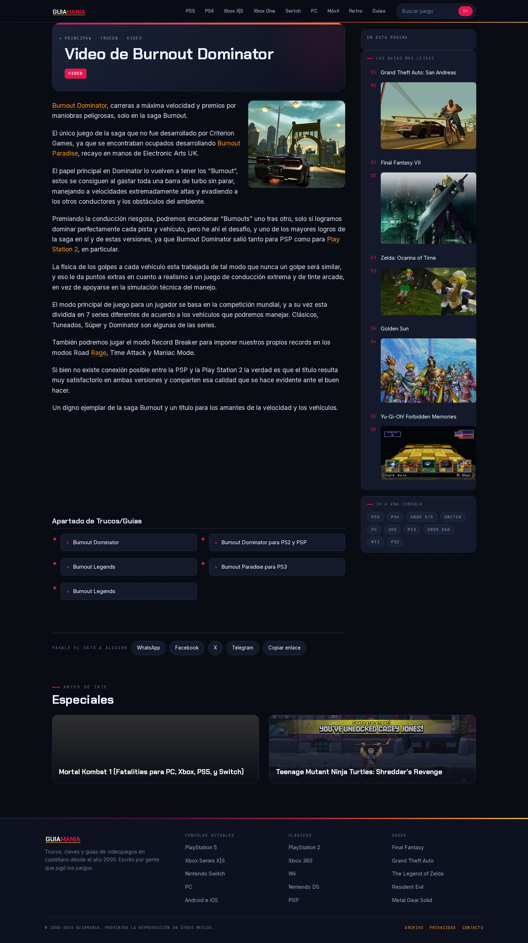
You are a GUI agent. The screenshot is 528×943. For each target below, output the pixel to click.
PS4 (209, 11)
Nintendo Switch (205, 873)
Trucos (109, 38)
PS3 (412, 529)
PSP (293, 900)
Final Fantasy (408, 847)
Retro (355, 11)
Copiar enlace (284, 648)
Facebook (187, 648)
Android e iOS (201, 900)
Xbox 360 (438, 529)
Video (134, 38)
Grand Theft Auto (413, 861)
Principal (78, 38)
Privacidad (443, 927)
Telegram (242, 648)
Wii (375, 541)
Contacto (472, 927)
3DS (392, 529)
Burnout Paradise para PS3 (254, 566)
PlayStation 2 (304, 847)
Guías (378, 11)
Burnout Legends (94, 566)
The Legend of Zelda (418, 873)
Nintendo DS (303, 887)
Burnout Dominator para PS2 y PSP (264, 542)
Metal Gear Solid (412, 900)
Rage (98, 352)
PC (314, 11)
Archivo (414, 927)
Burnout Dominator (79, 105)
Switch (293, 11)
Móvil (333, 11)
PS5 (190, 11)
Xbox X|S (234, 11)
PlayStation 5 (201, 847)
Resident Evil (407, 887)
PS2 (395, 541)
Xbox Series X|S (205, 861)
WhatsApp (148, 648)
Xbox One (264, 11)
